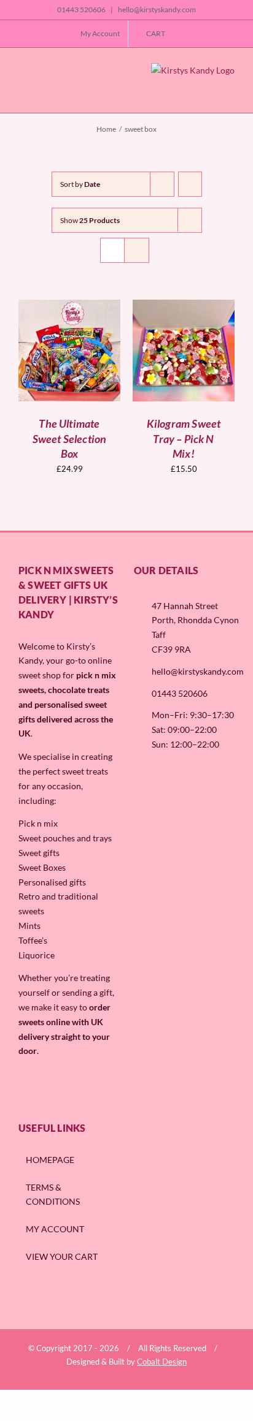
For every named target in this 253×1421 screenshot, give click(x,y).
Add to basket (69, 346)
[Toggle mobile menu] (23, 91)
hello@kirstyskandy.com (156, 9)
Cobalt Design (162, 1361)
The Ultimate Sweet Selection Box (70, 438)
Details (78, 358)
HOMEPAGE (50, 1159)
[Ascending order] (190, 184)
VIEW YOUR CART (62, 1256)
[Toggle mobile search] (42, 91)
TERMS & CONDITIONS (53, 1194)
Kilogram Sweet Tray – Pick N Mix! (184, 438)
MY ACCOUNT (55, 1229)
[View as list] (137, 250)
